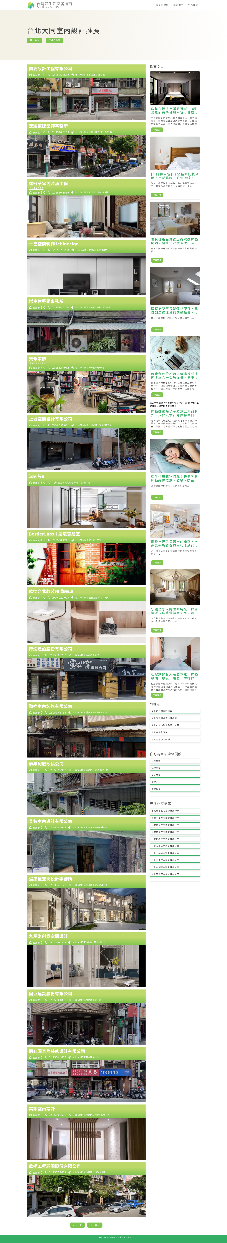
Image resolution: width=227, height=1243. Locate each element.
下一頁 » (94, 1225)
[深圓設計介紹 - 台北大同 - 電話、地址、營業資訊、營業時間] (86, 479)
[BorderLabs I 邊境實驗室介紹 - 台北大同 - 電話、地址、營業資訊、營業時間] (86, 536)
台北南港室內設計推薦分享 (165, 874)
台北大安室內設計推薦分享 (165, 824)
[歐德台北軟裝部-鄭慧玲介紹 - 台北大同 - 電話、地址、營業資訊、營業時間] (86, 594)
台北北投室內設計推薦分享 (165, 831)
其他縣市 (34, 40)
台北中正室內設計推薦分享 (165, 860)
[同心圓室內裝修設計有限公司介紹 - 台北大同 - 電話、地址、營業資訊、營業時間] (86, 1053)
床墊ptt (155, 782)
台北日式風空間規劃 (161, 711)
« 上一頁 (77, 1225)
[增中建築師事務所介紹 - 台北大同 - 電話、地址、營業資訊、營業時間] (86, 303)
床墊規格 (156, 760)
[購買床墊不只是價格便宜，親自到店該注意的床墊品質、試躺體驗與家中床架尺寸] (175, 300)
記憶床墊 (156, 768)
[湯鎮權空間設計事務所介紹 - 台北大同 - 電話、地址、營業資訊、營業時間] (86, 881)
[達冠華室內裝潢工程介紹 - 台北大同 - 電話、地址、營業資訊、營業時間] (86, 187)
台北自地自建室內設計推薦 (165, 725)
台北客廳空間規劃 (160, 739)
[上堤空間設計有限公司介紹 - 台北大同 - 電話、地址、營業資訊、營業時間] (86, 421)
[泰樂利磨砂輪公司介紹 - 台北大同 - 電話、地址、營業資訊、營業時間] (86, 766)
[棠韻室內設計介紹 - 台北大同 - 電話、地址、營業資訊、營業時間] (86, 1111)
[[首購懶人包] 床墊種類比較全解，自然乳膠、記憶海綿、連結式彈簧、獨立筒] (175, 168)
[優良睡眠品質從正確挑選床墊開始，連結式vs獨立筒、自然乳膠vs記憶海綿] (175, 233)
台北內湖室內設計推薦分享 (165, 867)
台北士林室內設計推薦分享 (165, 853)
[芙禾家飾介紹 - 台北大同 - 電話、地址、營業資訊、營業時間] (86, 363)
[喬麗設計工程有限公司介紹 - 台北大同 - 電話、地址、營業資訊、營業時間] (86, 71)
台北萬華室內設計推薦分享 (165, 810)
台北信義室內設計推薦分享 (165, 838)
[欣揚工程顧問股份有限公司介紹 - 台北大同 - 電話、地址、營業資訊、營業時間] (86, 1168)
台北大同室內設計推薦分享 (165, 846)
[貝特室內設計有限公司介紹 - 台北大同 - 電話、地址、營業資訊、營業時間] (86, 824)
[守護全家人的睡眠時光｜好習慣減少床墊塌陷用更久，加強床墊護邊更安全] (175, 602)
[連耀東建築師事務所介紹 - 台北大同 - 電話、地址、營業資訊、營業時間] (86, 128)
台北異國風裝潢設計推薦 (164, 718)
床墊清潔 (156, 789)
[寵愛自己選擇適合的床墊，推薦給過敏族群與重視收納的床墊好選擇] (175, 535)
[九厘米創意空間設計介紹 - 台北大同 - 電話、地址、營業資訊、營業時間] (86, 938)
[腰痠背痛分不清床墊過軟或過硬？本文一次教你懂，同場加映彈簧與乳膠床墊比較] (175, 367)
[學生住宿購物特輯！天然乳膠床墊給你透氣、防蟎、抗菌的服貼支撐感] (175, 470)
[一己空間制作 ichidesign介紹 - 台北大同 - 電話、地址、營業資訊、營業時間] (86, 246)
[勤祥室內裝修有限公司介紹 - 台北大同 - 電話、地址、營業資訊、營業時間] (86, 708)
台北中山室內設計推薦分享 (165, 817)
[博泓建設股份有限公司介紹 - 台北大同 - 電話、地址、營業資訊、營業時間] (86, 651)
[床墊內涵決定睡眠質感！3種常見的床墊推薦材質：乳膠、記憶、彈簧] (175, 102)
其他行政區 (54, 40)
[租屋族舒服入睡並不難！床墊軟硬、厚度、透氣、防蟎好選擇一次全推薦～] (175, 668)
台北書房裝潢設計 (160, 732)
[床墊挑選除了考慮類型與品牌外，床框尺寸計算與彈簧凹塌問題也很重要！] (175, 419)
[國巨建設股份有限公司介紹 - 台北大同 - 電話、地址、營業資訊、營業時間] (86, 996)
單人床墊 (156, 775)
